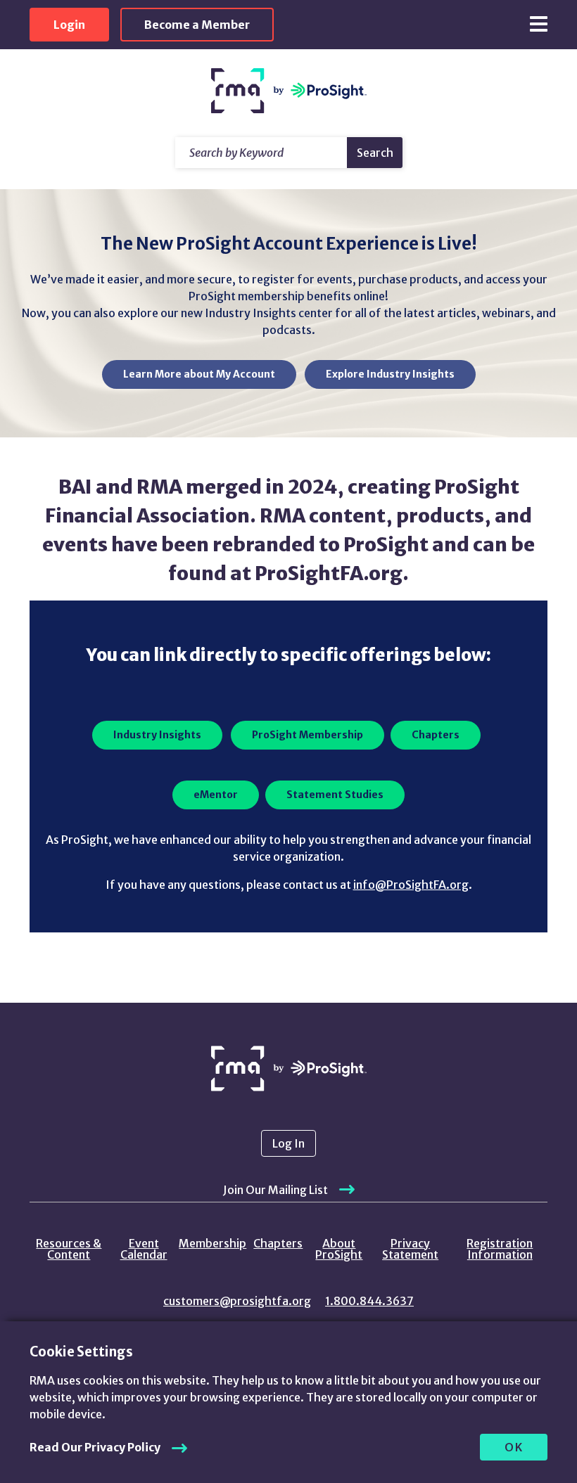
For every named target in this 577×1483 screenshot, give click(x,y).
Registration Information (500, 1248)
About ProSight (338, 1248)
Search (375, 153)
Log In (288, 1143)
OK (514, 1447)
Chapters (278, 1243)
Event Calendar (143, 1248)
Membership (212, 1243)
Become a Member (197, 25)
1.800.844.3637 (369, 1301)
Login (69, 25)
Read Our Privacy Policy (95, 1447)
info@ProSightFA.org (411, 885)
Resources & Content (68, 1248)
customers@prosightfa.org (237, 1301)
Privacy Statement (410, 1248)
